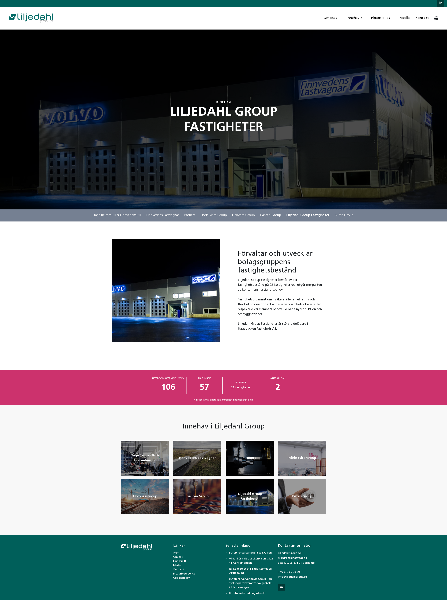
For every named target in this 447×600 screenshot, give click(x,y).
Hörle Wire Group (214, 215)
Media (405, 18)
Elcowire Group (243, 215)
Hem (176, 552)
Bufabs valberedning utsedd (247, 593)
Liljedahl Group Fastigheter (307, 215)
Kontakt (422, 18)
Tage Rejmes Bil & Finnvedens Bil (117, 215)
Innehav (353, 18)
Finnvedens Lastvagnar (162, 215)
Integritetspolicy (184, 573)
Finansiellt (379, 18)
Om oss (329, 18)
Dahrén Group (270, 215)
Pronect (189, 215)
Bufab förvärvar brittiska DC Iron (250, 552)
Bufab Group (344, 215)
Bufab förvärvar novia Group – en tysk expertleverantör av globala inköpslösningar (250, 583)
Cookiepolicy (181, 578)
